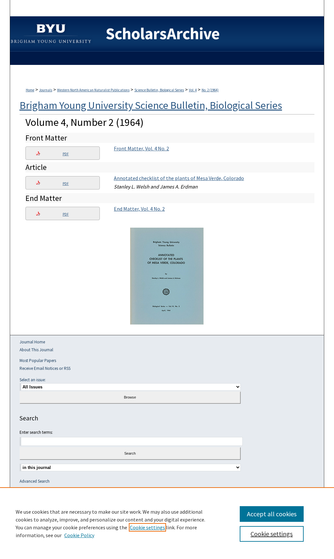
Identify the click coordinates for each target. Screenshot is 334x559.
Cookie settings (147, 527)
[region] (167, 523)
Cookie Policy (79, 535)
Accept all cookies (271, 514)
